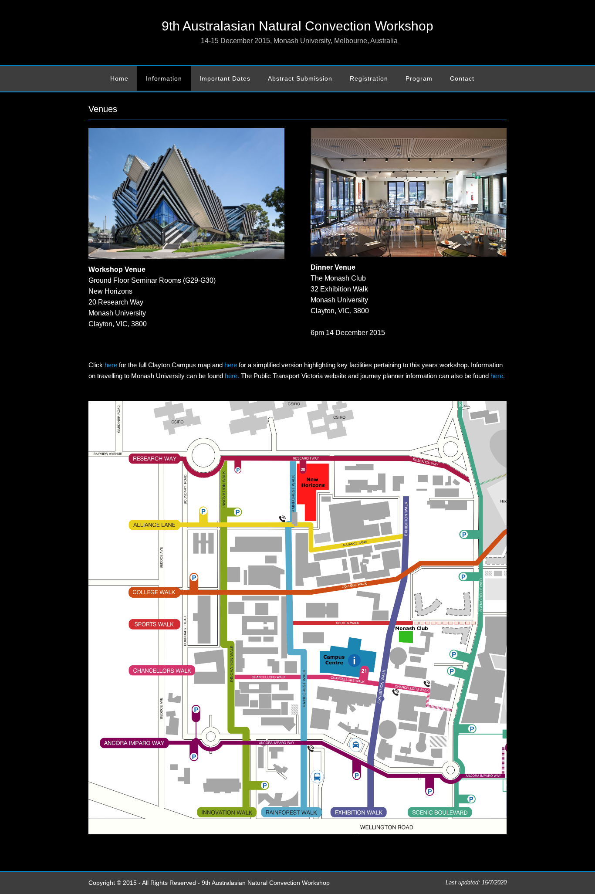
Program (419, 78)
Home (119, 78)
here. (232, 375)
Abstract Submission (300, 78)
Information (164, 78)
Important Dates (224, 78)
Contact (462, 78)
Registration (369, 78)
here (111, 365)
